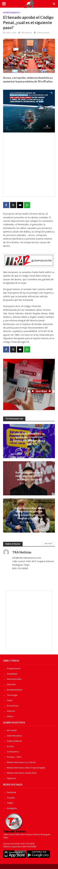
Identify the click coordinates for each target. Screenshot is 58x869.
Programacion (14, 668)
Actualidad (12, 673)
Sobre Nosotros (14, 735)
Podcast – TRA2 (14, 757)
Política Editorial (14, 741)
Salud (9, 700)
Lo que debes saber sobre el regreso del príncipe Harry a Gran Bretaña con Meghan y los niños (29, 513)
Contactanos (13, 751)
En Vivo (10, 746)
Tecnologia (12, 695)
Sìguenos (11, 778)
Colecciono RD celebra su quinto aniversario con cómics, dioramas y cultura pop (29, 438)
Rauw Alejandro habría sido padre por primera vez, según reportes (29, 476)
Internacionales (14, 679)
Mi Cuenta (12, 730)
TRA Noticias (26, 32)
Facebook (11, 792)
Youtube (11, 797)
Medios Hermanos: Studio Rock (22, 772)
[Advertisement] (29, 165)
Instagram (12, 808)
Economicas (12, 705)
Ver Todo (48, 543)
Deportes (11, 684)
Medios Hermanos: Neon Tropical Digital (26, 767)
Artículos (11, 711)
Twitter (10, 802)
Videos (10, 716)
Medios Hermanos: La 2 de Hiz (21, 762)
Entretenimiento (11, 12)
